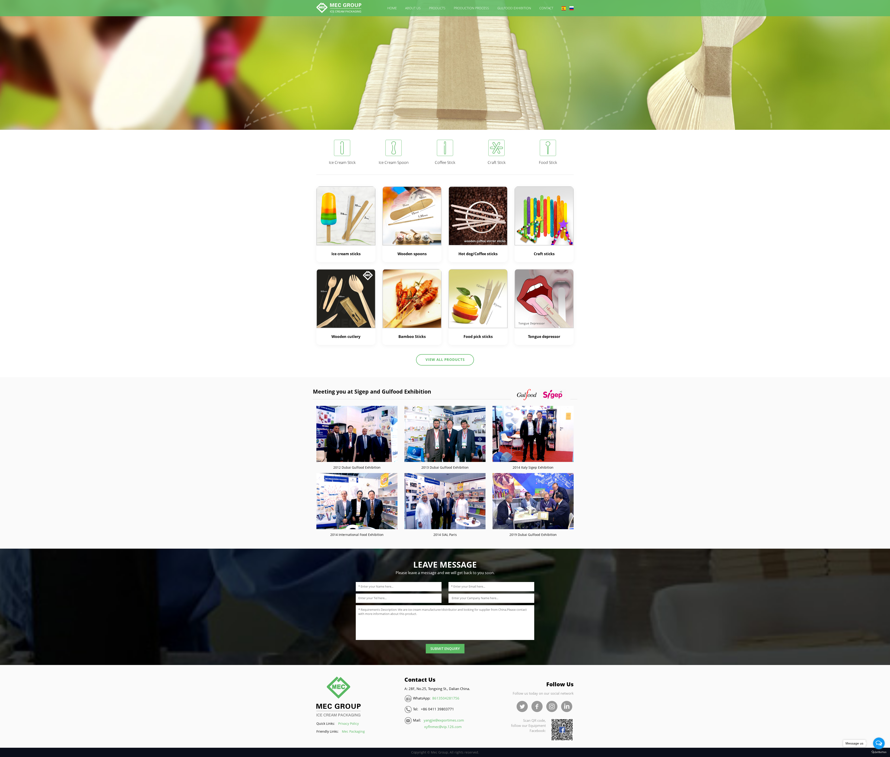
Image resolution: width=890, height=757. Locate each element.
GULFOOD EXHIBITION (514, 8)
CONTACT (546, 8)
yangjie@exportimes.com (444, 720)
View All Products (445, 359)
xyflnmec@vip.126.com (443, 726)
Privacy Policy (348, 723)
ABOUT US (413, 8)
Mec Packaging (353, 731)
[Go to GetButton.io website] (878, 752)
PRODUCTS (437, 8)
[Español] (563, 8)
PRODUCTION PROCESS (471, 8)
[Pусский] (571, 8)
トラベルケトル (546, 679)
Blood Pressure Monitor (512, 679)
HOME (392, 8)
